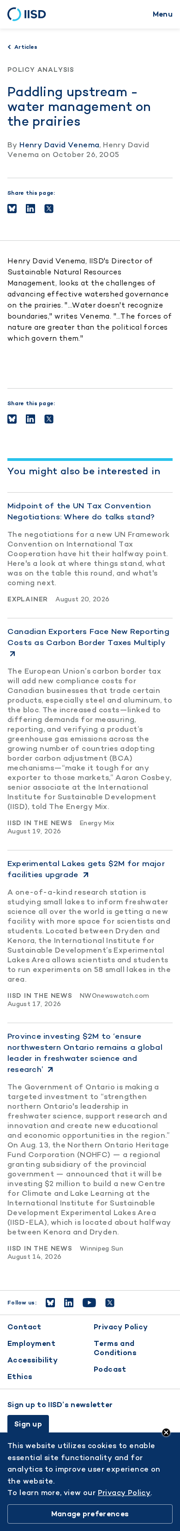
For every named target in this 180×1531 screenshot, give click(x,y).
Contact (24, 1327)
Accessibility (32, 1360)
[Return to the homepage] (29, 14)
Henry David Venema (59, 145)
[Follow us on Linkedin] (68, 1302)
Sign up (28, 1424)
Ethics (19, 1376)
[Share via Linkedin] (30, 208)
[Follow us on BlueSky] (50, 1302)
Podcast (110, 1369)
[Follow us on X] (109, 1302)
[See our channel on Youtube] (89, 1302)
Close (166, 1432)
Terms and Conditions (115, 1348)
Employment (31, 1343)
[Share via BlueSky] (12, 208)
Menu (163, 14)
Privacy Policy (121, 1327)
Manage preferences (90, 1514)
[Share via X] (49, 208)
